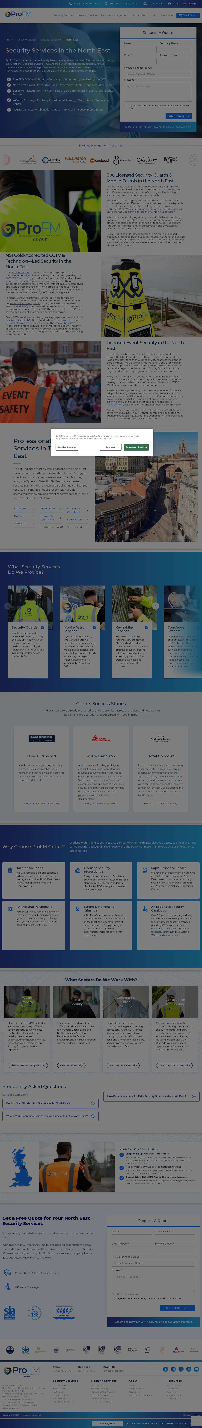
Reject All (111, 447)
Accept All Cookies (136, 447)
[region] (102, 442)
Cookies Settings (66, 447)
